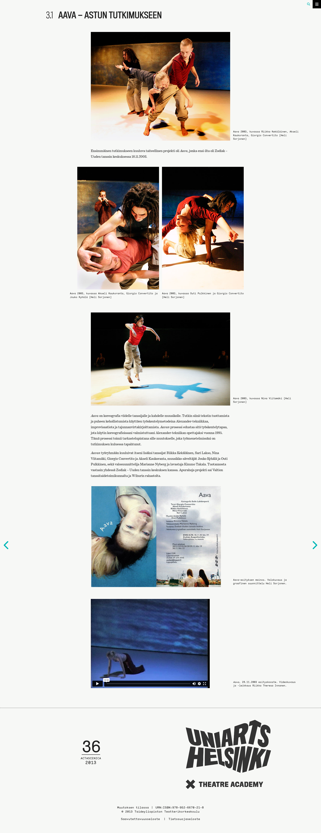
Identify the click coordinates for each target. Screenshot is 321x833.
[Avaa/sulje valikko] (317, 4)
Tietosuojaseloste (184, 819)
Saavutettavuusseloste (140, 819)
